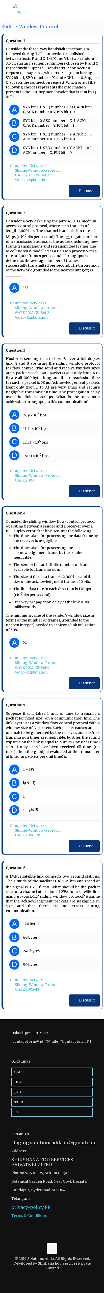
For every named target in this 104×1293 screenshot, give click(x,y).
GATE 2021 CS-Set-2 (32, 175)
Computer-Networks (28, 165)
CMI (18, 1072)
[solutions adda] (52, 10)
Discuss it (87, 191)
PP (48, 1207)
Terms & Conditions (29, 1215)
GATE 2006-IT (27, 835)
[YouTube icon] (55, 1275)
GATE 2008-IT (27, 989)
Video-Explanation (31, 180)
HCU (18, 1082)
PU (16, 1112)
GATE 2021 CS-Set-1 (32, 667)
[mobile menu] (97, 10)
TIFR (18, 1102)
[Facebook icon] (49, 1275)
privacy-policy (27, 1207)
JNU (17, 1092)
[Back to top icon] (52, 1248)
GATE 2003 (24, 480)
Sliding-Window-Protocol (38, 170)
